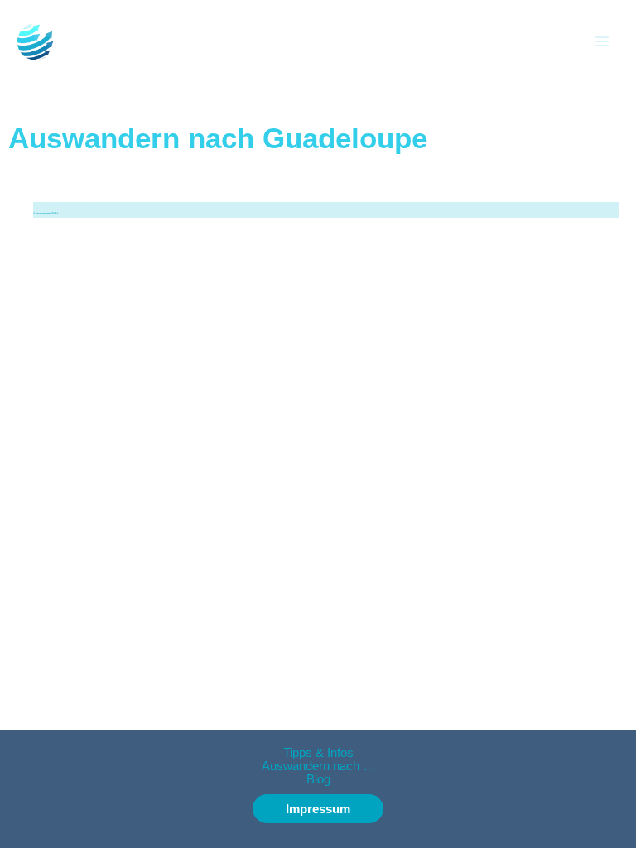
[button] (318, 808)
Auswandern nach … (318, 766)
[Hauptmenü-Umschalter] (602, 41)
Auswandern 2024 (45, 213)
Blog (318, 779)
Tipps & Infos (318, 752)
